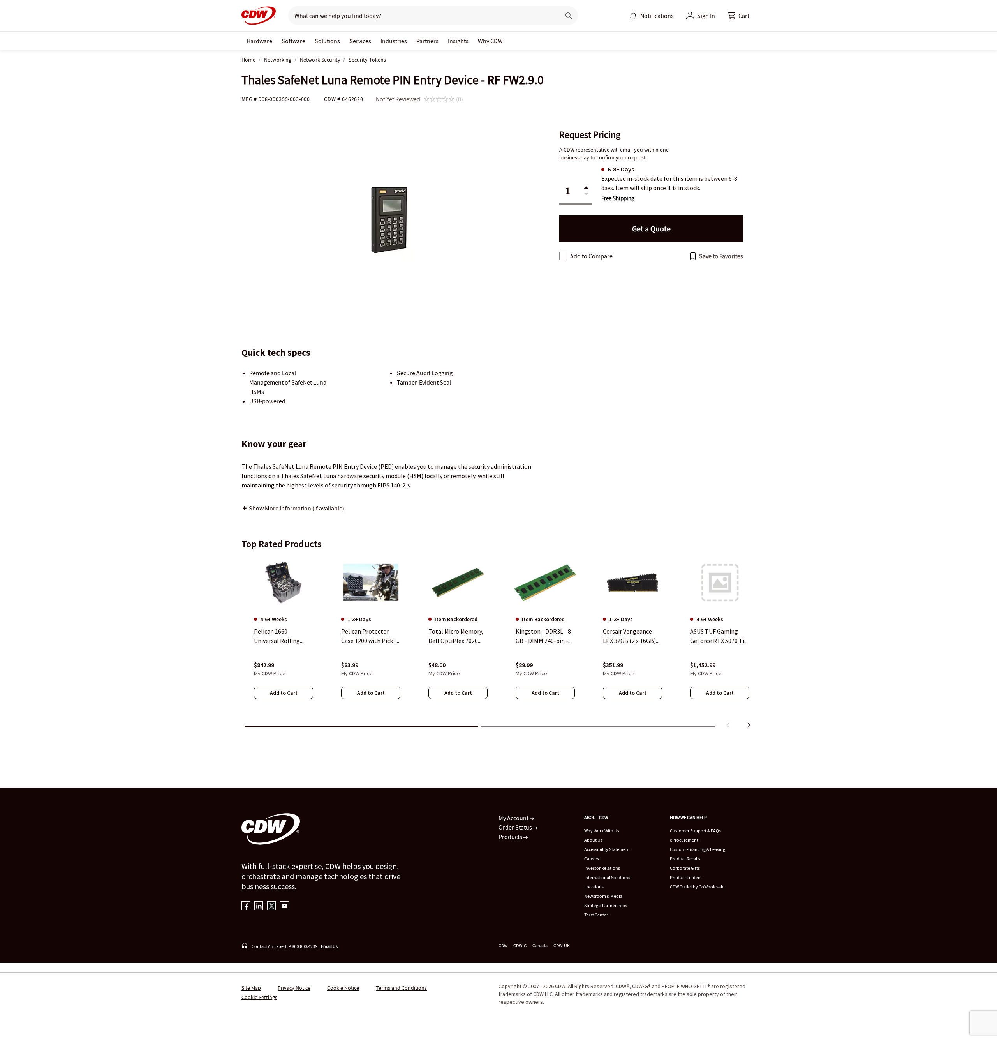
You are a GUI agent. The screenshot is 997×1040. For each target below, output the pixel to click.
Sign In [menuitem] (706, 15)
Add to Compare (591, 256)
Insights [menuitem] (458, 41)
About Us (593, 840)
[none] (259, 41)
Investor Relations (602, 868)
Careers (591, 859)
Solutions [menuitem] (327, 41)
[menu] (651, 15)
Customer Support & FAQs (695, 830)
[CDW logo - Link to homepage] (258, 15)
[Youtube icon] (284, 906)
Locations (594, 887)
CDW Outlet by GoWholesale (697, 887)
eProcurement (684, 840)
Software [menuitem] (293, 41)
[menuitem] (633, 15)
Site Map (251, 987)
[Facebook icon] (245, 906)
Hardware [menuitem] (259, 41)
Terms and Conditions (401, 987)
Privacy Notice (294, 987)
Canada (540, 945)
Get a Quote (651, 228)
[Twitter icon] (271, 906)
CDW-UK (561, 945)
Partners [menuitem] (427, 41)
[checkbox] (563, 256)
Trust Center (596, 915)
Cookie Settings (259, 997)
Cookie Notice (343, 987)
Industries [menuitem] (393, 41)
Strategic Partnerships (605, 905)
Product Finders (685, 877)
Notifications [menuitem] (657, 15)
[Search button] (568, 15)
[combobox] (421, 15)
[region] (498, 644)
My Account (514, 818)
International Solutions (607, 877)
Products (510, 836)
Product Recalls (685, 859)
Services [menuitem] (360, 41)
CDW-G (520, 945)
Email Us (329, 946)
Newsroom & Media (603, 896)
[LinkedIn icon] (258, 906)
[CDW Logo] (258, 15)
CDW (502, 945)
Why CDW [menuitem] (490, 41)
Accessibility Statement (607, 849)
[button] (738, 15)
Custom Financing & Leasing (697, 849)
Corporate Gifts (685, 868)
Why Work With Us (601, 830)
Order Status (515, 827)
